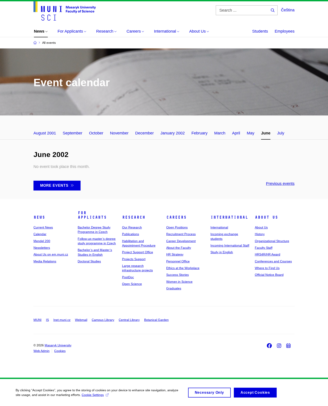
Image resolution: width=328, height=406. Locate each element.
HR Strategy (174, 254)
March (219, 133)
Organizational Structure (272, 241)
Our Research (132, 227)
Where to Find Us (267, 268)
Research (133, 217)
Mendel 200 (41, 241)
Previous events (280, 183)
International (229, 217)
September (72, 133)
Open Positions (177, 227)
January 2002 (172, 133)
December (144, 133)
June (265, 133)
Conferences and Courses (273, 261)
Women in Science (179, 281)
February (199, 133)
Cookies (60, 351)
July (280, 133)
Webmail (81, 320)
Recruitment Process (181, 234)
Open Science (132, 284)
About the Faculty (178, 247)
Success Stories (177, 274)
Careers (176, 217)
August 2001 (44, 133)
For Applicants (92, 215)
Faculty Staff (263, 247)
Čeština (288, 10)
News (39, 217)
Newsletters (41, 247)
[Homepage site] (64, 11)
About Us (266, 217)
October (96, 133)
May (250, 133)
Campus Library (103, 320)
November (119, 133)
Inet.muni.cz (62, 320)
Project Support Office (137, 252)
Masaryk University (58, 345)
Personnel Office (178, 261)
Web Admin (41, 351)
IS (47, 320)
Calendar (39, 234)
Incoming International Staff (229, 245)
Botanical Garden (156, 320)
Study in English (221, 252)
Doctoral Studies (89, 261)
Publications (130, 234)
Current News (43, 227)
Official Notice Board (269, 274)
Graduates (173, 288)
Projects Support (133, 259)
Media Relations (44, 261)
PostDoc (128, 277)
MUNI (37, 320)
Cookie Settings (93, 395)
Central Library (129, 320)
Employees (285, 31)
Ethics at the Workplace (182, 268)
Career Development (181, 241)
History (260, 234)
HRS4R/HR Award (267, 254)
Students (260, 31)
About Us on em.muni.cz (50, 254)
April (236, 133)
